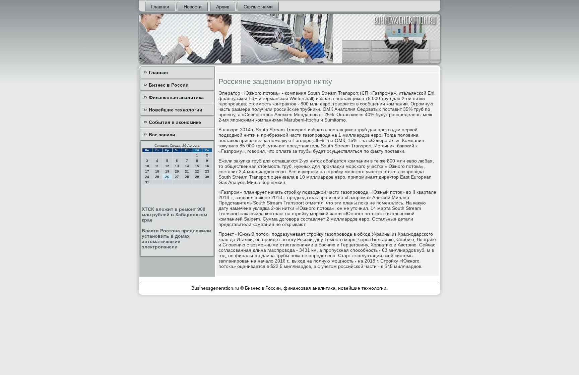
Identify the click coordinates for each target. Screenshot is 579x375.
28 (187, 177)
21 (187, 171)
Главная (160, 6)
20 (177, 171)
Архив (222, 6)
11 (157, 166)
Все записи (162, 134)
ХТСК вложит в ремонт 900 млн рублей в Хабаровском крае (174, 214)
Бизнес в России (169, 85)
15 (197, 166)
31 (147, 182)
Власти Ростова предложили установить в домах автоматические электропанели (176, 238)
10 (147, 166)
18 (157, 171)
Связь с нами (258, 6)
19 (167, 171)
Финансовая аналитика (176, 97)
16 (207, 166)
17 (147, 171)
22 (197, 171)
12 (167, 166)
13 (177, 166)
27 (177, 177)
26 (167, 177)
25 (157, 177)
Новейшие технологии (175, 109)
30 (207, 177)
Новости (193, 6)
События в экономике (175, 122)
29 (197, 177)
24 (147, 177)
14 (187, 166)
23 (207, 171)
